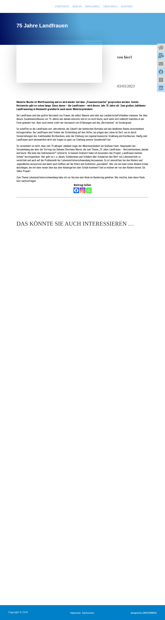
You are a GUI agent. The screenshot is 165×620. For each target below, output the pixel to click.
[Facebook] (76, 190)
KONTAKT (127, 6)
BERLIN (77, 6)
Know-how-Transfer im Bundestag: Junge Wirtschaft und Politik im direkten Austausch (81, 335)
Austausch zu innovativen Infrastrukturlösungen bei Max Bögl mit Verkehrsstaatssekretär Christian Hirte (75, 574)
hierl (128, 57)
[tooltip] (161, 48)
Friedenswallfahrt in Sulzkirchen (48, 454)
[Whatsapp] (89, 190)
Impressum (76, 612)
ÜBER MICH (110, 6)
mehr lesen (26, 346)
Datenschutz (88, 612)
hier (18, 181)
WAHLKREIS (92, 6)
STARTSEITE (62, 6)
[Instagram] (82, 190)
